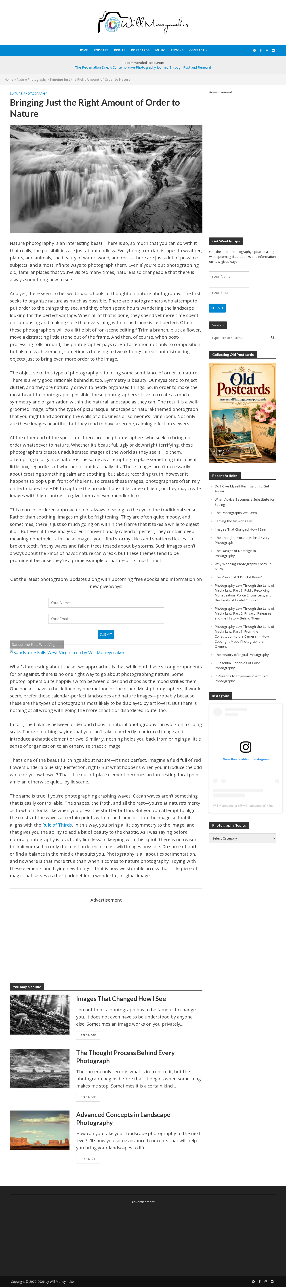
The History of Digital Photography (242, 654)
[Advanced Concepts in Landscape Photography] (40, 1130)
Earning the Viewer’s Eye (234, 521)
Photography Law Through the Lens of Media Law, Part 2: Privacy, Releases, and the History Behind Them (244, 613)
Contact (197, 50)
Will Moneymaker (225, 805)
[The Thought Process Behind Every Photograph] (40, 1068)
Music (160, 50)
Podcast (101, 50)
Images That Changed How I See (121, 998)
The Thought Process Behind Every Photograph (125, 1056)
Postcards (140, 50)
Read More (88, 1035)
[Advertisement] (106, 935)
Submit (106, 634)
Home (83, 50)
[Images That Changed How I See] (40, 1014)
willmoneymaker (253, 805)
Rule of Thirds (57, 825)
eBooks (177, 50)
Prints (119, 50)
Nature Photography (31, 79)
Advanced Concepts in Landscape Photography (123, 1118)
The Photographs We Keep (236, 512)
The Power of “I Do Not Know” (238, 577)
